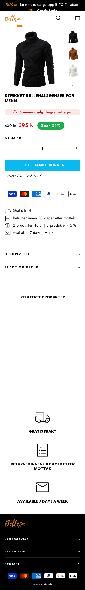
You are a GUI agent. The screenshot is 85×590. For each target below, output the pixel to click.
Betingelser (15, 551)
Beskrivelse (17, 254)
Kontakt (12, 563)
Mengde (13, 138)
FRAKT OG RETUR (22, 267)
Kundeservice (16, 539)
